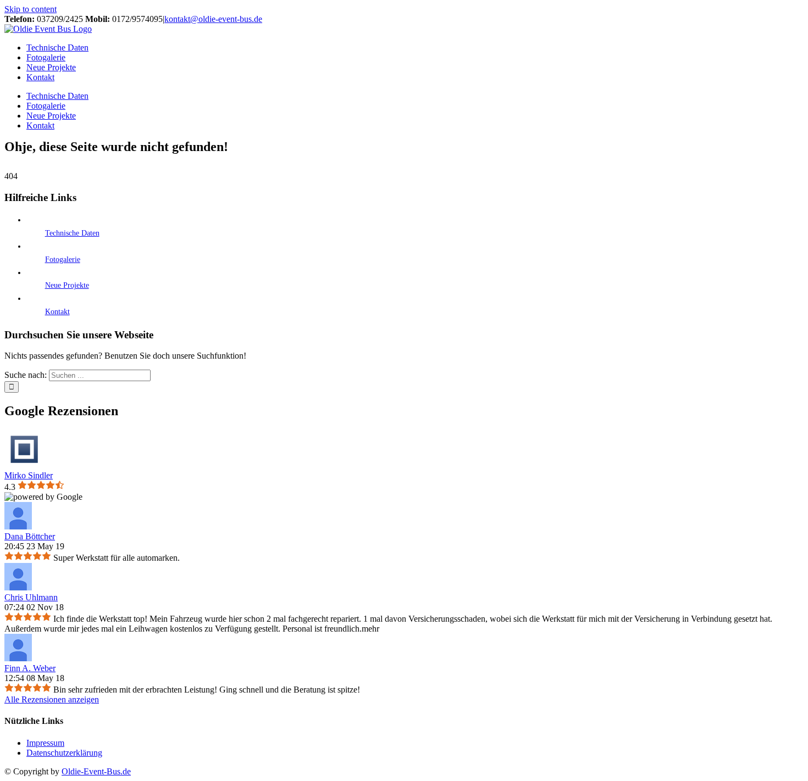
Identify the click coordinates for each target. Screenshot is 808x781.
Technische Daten (72, 233)
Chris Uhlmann (31, 597)
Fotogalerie (62, 259)
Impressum (45, 742)
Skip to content (30, 9)
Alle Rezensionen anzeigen (51, 699)
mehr (370, 628)
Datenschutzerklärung (64, 752)
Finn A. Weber (30, 668)
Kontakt (57, 312)
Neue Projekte (67, 285)
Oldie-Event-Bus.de (96, 771)
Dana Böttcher (29, 536)
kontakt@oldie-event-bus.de (213, 19)
